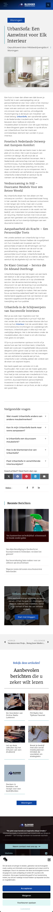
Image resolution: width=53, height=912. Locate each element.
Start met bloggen (26, 617)
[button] (49, 859)
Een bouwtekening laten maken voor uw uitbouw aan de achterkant (23, 561)
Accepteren (26, 888)
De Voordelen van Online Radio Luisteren (14, 715)
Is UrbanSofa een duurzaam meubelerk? (26, 440)
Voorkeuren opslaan (26, 902)
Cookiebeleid (25, 909)
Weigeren (26, 895)
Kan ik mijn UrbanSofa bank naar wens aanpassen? (26, 429)
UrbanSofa (21, 116)
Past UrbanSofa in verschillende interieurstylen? (26, 462)
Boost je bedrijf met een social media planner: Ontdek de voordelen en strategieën (37, 750)
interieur (20, 324)
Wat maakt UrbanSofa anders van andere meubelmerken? (26, 418)
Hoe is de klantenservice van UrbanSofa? (26, 451)
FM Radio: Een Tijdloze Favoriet (37, 714)
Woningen (16, 20)
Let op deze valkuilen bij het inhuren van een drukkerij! (13, 748)
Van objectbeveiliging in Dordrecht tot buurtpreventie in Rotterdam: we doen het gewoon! (23, 551)
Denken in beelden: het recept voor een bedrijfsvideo (13, 787)
